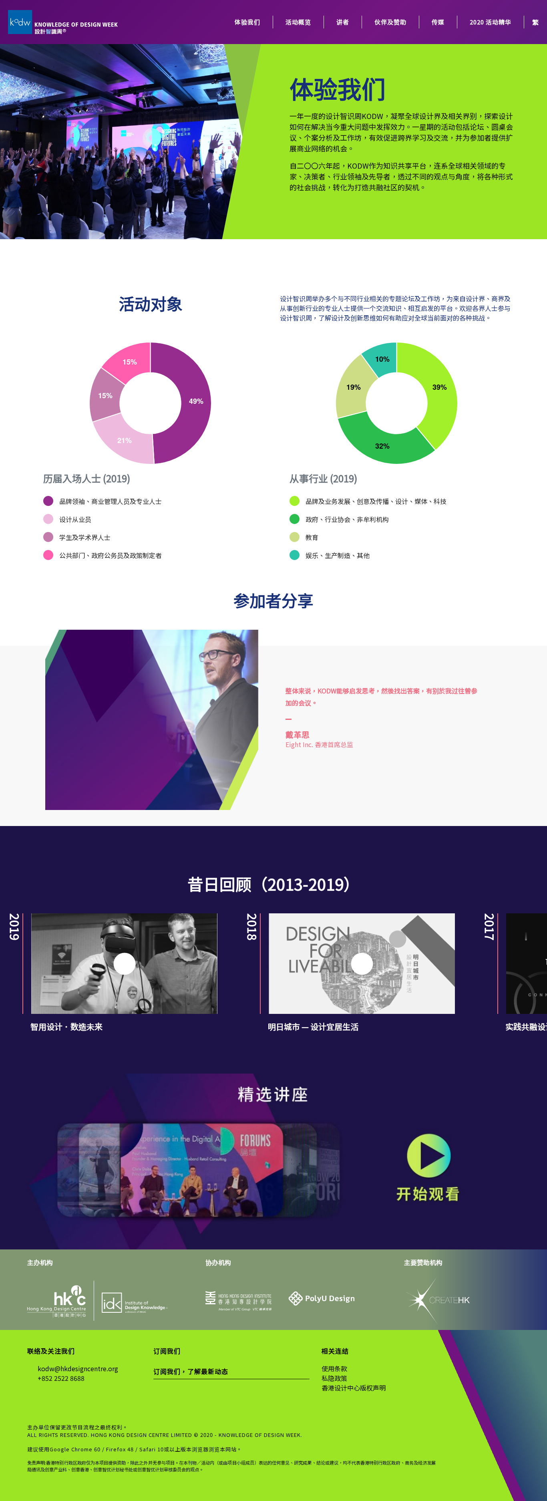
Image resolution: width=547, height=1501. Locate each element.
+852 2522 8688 (61, 1378)
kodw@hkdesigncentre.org (78, 1368)
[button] (12, 883)
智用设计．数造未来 (66, 1026)
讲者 (342, 22)
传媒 (438, 22)
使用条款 (334, 1368)
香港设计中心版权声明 (354, 1387)
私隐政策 (334, 1378)
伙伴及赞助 (390, 22)
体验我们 (247, 22)
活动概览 (298, 22)
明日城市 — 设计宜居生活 (313, 1026)
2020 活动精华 (490, 22)
